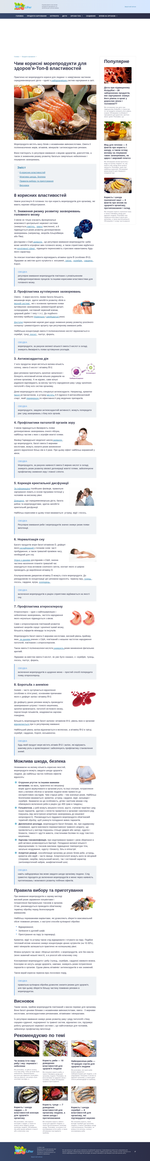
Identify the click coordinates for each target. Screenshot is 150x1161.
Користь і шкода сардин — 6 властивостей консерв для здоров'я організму (26, 1112)
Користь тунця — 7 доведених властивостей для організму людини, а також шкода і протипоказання (54, 1111)
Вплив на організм (107, 16)
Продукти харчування (36, 16)
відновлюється (22, 724)
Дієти (64, 16)
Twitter (135, 1151)
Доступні (18, 322)
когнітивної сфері (26, 248)
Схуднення (90, 16)
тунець (88, 578)
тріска (68, 260)
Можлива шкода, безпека (32, 176)
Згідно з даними (22, 560)
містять (51, 394)
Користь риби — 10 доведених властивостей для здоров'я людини (53, 1064)
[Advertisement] (75, 35)
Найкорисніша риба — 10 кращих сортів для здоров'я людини (83, 1064)
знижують (58, 648)
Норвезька (39, 316)
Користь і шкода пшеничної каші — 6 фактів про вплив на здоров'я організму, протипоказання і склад (117, 202)
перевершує (32, 398)
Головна (19, 16)
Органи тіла (75, 16)
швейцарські (52, 316)
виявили (38, 241)
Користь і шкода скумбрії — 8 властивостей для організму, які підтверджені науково (83, 1112)
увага (40, 226)
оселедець (44, 582)
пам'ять (30, 226)
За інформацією (22, 488)
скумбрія (78, 260)
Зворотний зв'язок (130, 6)
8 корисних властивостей (32, 172)
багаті (17, 394)
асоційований (26, 547)
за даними (25, 639)
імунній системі (22, 303)
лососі (33, 334)
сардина (88, 260)
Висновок (24, 185)
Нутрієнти (54, 16)
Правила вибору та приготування (36, 180)
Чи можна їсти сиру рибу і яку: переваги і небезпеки (25, 1063)
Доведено (19, 500)
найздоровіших (59, 80)
